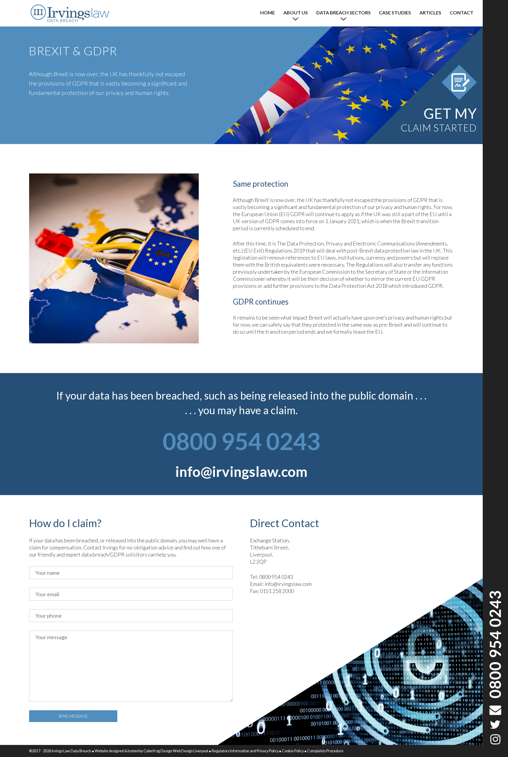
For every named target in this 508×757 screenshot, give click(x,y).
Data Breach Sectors (343, 12)
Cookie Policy (293, 751)
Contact (461, 12)
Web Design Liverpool (190, 751)
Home (267, 12)
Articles (430, 12)
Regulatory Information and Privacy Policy (245, 751)
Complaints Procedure (325, 751)
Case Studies (395, 12)
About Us (295, 12)
